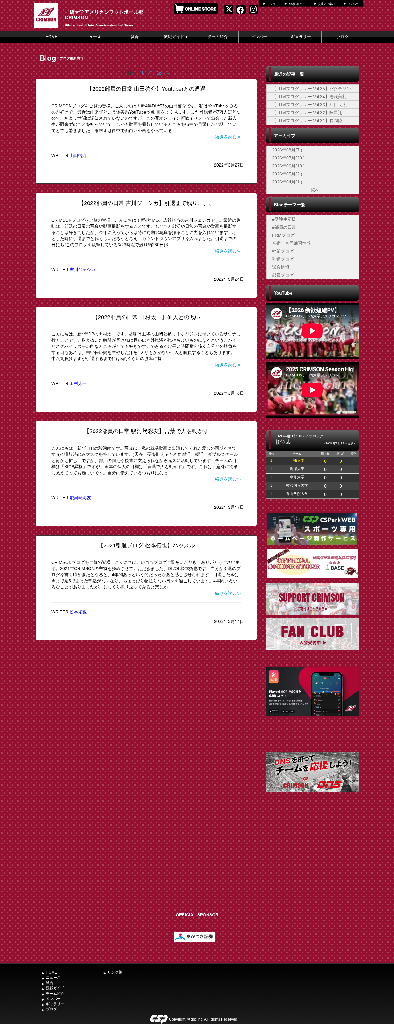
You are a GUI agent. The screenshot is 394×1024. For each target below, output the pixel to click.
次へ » (163, 73)
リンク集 (114, 972)
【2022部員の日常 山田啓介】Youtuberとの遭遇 (146, 89)
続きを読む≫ (228, 136)
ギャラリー (301, 36)
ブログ (342, 36)
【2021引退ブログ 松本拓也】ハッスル (146, 545)
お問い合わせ (296, 4)
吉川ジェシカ (82, 269)
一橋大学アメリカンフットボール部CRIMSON (104, 14)
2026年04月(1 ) (287, 181)
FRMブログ (283, 235)
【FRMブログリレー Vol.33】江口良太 (309, 104)
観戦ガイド (176, 36)
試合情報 (280, 267)
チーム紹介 (218, 36)
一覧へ (312, 189)
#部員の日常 (284, 227)
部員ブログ (283, 275)
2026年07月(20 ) (288, 157)
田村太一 (78, 383)
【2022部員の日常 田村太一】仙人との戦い (146, 317)
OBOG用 (353, 4)
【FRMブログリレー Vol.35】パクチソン (311, 88)
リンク (271, 4)
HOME (52, 36)
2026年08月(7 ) (287, 149)
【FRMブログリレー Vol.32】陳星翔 (307, 112)
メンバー (259, 36)
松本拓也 (78, 611)
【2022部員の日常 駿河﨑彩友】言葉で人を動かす (149, 431)
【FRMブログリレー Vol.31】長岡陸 (307, 120)
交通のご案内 (326, 4)
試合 (135, 36)
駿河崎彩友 (80, 497)
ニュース (93, 36)
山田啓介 (78, 155)
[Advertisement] (312, 857)
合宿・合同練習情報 (291, 243)
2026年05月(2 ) (287, 173)
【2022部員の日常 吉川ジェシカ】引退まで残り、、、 (146, 203)
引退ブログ (283, 259)
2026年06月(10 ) (288, 165)
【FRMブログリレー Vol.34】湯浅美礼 (309, 96)
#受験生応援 (284, 219)
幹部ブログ (283, 251)
